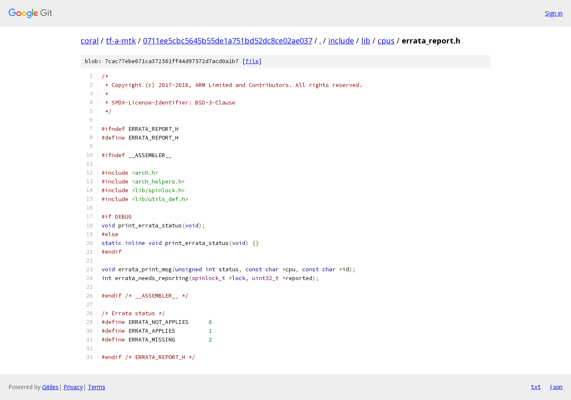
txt (536, 386)
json (556, 386)
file (252, 61)
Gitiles (50, 387)
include (341, 41)
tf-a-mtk (121, 41)
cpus (386, 41)
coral (90, 41)
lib (365, 41)
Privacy (73, 387)
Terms (96, 387)
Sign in (554, 13)
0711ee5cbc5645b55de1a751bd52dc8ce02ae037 (227, 41)
